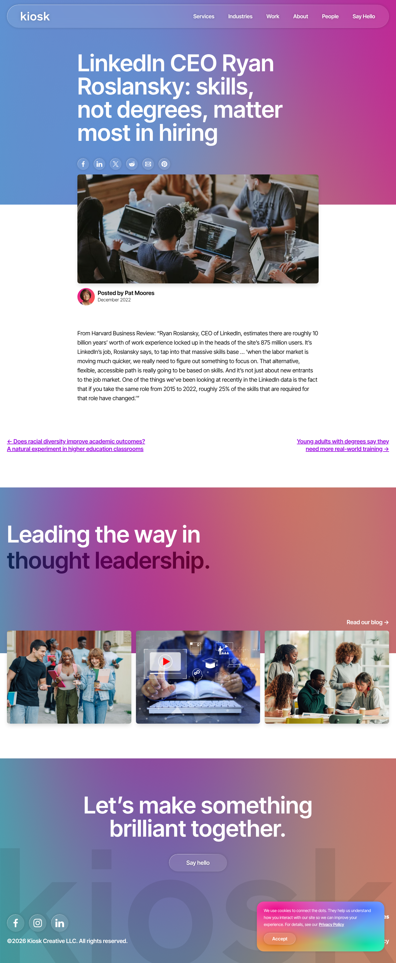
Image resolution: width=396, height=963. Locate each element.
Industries (240, 16)
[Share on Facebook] (83, 164)
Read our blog (368, 622)
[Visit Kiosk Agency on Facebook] (15, 923)
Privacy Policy (331, 924)
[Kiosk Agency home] (35, 16)
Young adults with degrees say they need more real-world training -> (343, 445)
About (300, 16)
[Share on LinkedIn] (99, 164)
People (330, 16)
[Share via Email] (148, 164)
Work (272, 16)
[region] (320, 926)
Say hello (198, 863)
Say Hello (364, 16)
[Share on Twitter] (115, 164)
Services (204, 16)
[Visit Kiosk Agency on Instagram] (37, 923)
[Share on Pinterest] (164, 164)
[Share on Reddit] (132, 164)
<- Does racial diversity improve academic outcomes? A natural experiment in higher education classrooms (76, 445)
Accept (279, 938)
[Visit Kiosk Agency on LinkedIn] (59, 923)
